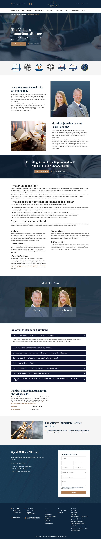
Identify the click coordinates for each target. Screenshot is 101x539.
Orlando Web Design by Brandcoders (58, 536)
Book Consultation (19, 44)
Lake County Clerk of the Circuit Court (79, 516)
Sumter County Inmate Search (77, 523)
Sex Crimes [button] (29, 10)
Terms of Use (74, 514)
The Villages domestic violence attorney (27, 267)
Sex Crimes (47, 513)
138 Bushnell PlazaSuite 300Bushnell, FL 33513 (31, 512)
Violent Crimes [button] (59, 10)
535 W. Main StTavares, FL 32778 (17, 511)
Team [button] (82, 10)
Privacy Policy (74, 512)
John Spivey (60, 512)
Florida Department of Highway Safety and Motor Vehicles (79, 529)
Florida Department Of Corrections (78, 527)
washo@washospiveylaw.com (33, 517)
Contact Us (77, 4)
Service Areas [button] (75, 10)
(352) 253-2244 (84, 4)
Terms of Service (68, 488)
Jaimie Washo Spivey (62, 511)
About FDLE (73, 525)
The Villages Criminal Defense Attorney (18, 14)
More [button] (67, 10)
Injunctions (47, 518)
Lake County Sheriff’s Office (77, 521)
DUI (45, 511)
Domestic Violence (49, 523)
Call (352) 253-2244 (59, 171)
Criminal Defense (15, 10)
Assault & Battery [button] (38, 10)
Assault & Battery (48, 514)
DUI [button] (22, 10)
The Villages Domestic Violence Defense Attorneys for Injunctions (57, 431)
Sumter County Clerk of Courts (78, 518)
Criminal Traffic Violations (50, 516)
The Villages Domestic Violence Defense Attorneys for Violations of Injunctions (79, 431)
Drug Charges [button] (49, 10)
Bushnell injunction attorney (29, 403)
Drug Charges (48, 520)
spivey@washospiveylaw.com (33, 518)
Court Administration (75, 520)
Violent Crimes (48, 522)
